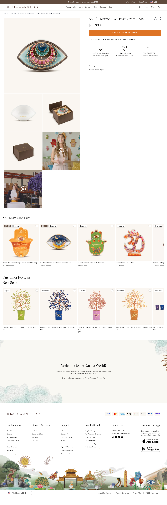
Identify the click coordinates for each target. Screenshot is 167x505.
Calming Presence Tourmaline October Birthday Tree (95, 328)
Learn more (132, 39)
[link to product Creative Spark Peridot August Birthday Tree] (21, 306)
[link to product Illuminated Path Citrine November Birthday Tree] (134, 306)
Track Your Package (67, 437)
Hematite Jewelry (90, 444)
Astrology (10, 450)
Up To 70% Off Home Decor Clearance (22, 14)
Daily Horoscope (12, 447)
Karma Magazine (12, 437)
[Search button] (140, 7)
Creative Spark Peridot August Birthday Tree (19, 327)
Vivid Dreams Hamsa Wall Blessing (91, 263)
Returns (63, 444)
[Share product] (159, 18)
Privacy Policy (89, 378)
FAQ (62, 431)
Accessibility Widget (67, 450)
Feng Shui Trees (90, 437)
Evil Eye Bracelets (90, 440)
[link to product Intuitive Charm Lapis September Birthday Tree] (58, 306)
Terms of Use (101, 378)
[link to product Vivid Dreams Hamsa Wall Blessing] (96, 242)
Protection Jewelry (91, 447)
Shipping (63, 440)
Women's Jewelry (131, 2)
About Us (10, 431)
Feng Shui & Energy (13, 440)
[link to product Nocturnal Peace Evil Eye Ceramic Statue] (58, 242)
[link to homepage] (23, 7)
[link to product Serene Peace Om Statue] (134, 242)
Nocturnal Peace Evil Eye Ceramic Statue (55, 263)
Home (6, 14)
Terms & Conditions (122, 493)
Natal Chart (10, 444)
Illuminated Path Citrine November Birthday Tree (134, 327)
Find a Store (36, 431)
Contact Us (64, 434)
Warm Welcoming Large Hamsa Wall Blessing (20, 263)
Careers (9, 434)
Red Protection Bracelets (93, 434)
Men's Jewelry (143, 2)
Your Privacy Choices (67, 454)
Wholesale (35, 437)
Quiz (110, 7)
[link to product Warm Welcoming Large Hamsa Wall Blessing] (21, 242)
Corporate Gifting (37, 434)
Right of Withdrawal (67, 447)
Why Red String (90, 431)
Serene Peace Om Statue (125, 263)
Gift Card (35, 440)
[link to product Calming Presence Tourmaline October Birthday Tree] (96, 306)
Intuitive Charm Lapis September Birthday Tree (58, 327)
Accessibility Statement (105, 493)
